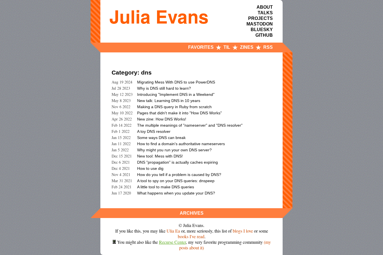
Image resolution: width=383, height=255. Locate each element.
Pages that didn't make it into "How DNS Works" (179, 113)
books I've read (191, 236)
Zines (246, 47)
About (265, 7)
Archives (192, 213)
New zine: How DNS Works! (161, 119)
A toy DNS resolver (153, 131)
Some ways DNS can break (161, 137)
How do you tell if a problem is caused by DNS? (179, 174)
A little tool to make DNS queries (165, 187)
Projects (260, 18)
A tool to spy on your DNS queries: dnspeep (175, 180)
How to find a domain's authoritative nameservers (181, 144)
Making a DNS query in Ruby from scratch (174, 107)
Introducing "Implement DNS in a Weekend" (175, 94)
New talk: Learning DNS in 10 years (168, 100)
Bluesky (262, 29)
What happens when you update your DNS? (176, 193)
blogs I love (243, 231)
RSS (268, 47)
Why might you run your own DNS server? (174, 150)
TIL (226, 47)
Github (264, 35)
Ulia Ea (173, 231)
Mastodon (259, 24)
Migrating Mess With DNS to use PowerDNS (176, 82)
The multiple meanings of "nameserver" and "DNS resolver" (190, 125)
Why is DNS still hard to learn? (164, 88)
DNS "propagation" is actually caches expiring (177, 162)
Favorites (201, 47)
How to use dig (150, 168)
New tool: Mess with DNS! (160, 156)
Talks (265, 12)
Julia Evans (159, 16)
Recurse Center (172, 242)
